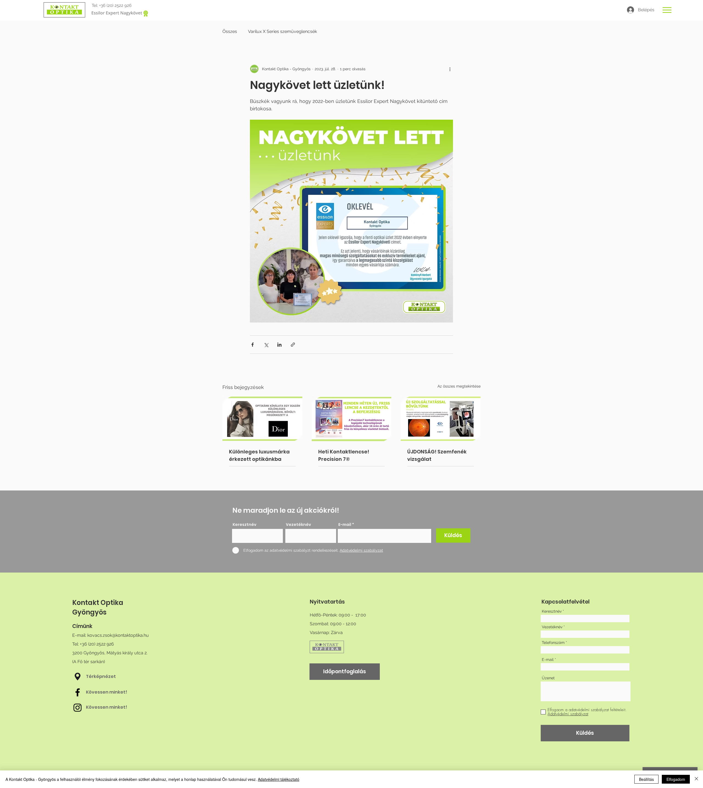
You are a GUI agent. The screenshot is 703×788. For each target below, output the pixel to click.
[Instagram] (77, 707)
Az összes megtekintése (459, 386)
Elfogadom (675, 779)
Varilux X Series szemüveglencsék (282, 31)
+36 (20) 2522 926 (115, 5)
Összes (229, 31)
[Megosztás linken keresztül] (292, 344)
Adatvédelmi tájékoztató (278, 779)
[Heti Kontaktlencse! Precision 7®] (352, 418)
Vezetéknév (298, 524)
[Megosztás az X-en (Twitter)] (266, 344)
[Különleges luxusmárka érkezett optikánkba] (262, 418)
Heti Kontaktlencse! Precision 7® (343, 455)
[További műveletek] (450, 69)
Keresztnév (244, 524)
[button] (667, 10)
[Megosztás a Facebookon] (252, 344)
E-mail (344, 524)
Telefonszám (553, 642)
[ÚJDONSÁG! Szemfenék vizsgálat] (441, 418)
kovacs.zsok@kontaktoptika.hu (118, 635)
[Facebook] (77, 692)
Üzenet (548, 678)
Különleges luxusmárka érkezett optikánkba (259, 455)
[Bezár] (696, 779)
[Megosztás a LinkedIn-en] (279, 344)
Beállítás (646, 779)
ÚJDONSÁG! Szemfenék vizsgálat (437, 455)
